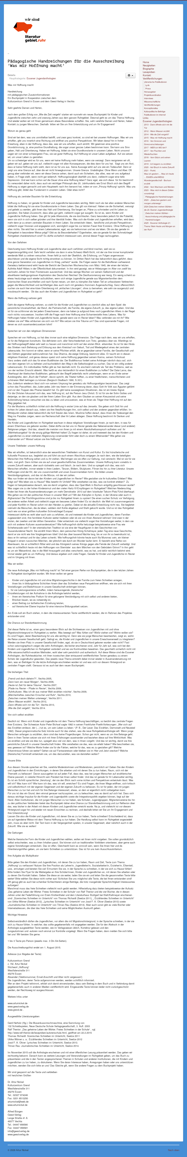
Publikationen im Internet (155, 114)
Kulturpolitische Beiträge (154, 111)
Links (145, 118)
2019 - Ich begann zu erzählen (157, 163)
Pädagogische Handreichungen (159, 196)
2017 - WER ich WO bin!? (155, 147)
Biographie (148, 68)
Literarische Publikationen (155, 81)
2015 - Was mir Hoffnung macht (158, 137)
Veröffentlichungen (152, 78)
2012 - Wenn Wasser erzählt (156, 131)
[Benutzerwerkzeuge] (130, 75)
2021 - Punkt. (150, 170)
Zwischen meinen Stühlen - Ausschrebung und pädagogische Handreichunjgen (160, 216)
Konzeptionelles (151, 108)
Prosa (148, 88)
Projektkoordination (152, 94)
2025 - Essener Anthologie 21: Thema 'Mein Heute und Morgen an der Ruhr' (159, 226)
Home (146, 62)
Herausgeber (150, 91)
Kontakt (147, 75)
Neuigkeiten (149, 65)
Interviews (148, 98)
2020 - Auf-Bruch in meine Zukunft (159, 167)
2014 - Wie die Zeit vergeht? (156, 134)
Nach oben (173, 1150)
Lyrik (147, 85)
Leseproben (149, 72)
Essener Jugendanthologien (41, 78)
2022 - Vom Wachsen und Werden (159, 186)
